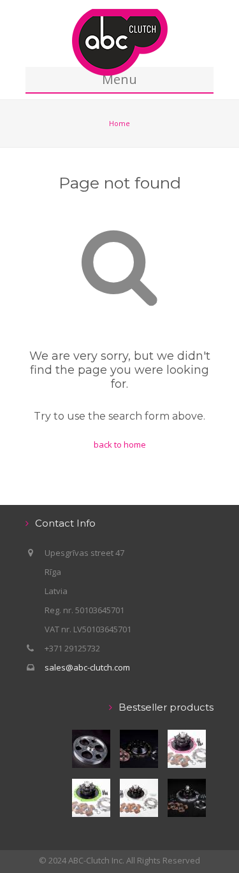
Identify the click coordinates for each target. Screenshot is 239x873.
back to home (120, 444)
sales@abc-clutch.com (87, 667)
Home (119, 123)
